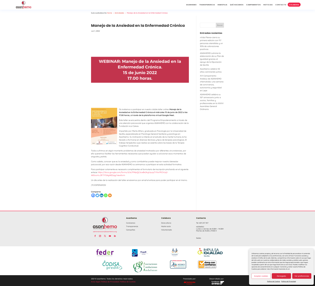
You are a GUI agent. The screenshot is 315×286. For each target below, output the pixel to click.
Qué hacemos (237, 5)
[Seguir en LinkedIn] (115, 236)
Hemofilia (222, 5)
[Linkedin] (101, 195)
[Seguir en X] (105, 236)
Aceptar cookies (261, 276)
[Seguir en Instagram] (100, 236)
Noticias (268, 5)
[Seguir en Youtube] (110, 236)
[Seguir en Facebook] (95, 236)
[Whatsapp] (106, 195)
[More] (110, 195)
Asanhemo (191, 5)
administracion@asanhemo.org (105, 232)
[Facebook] (93, 195)
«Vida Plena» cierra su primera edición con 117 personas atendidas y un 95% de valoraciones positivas (211, 43)
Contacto (280, 5)
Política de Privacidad (288, 281)
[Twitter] (97, 195)
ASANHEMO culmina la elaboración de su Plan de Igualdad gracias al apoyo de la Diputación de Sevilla (212, 59)
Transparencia (207, 5)
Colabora (294, 5)
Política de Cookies (273, 281)
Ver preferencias (301, 276)
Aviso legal (95, 282)
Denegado (281, 276)
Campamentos (253, 5)
